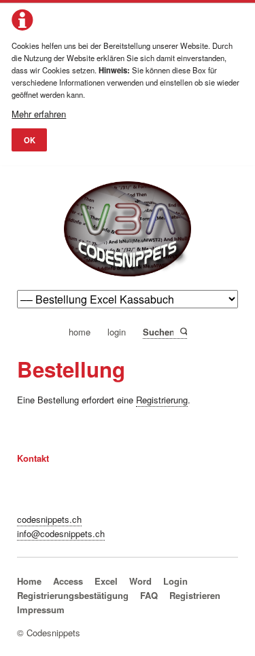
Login (175, 581)
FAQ (149, 595)
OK (29, 139)
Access (68, 581)
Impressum (41, 609)
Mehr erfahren (39, 113)
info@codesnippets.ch (61, 533)
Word (140, 581)
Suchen (182, 331)
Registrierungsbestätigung (73, 595)
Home (29, 581)
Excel (106, 581)
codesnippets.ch (49, 519)
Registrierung (162, 399)
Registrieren (194, 595)
